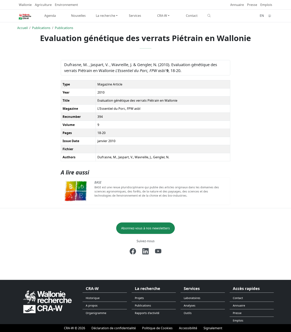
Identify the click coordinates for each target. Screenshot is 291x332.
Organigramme (96, 313)
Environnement (66, 5)
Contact (192, 15)
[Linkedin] (145, 251)
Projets (139, 298)
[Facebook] (133, 251)
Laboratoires (192, 298)
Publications (41, 28)
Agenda (50, 15)
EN (262, 15)
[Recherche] (220, 16)
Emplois (266, 5)
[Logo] (47, 302)
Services (135, 15)
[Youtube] (158, 251)
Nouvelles (78, 15)
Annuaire (237, 5)
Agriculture (43, 5)
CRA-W (162, 15)
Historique (93, 298)
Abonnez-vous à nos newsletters (145, 228)
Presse (252, 5)
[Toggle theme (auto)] (269, 16)
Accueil (22, 28)
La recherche (105, 15)
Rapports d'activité (147, 313)
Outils (188, 313)
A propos (92, 305)
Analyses (189, 305)
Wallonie (25, 5)
